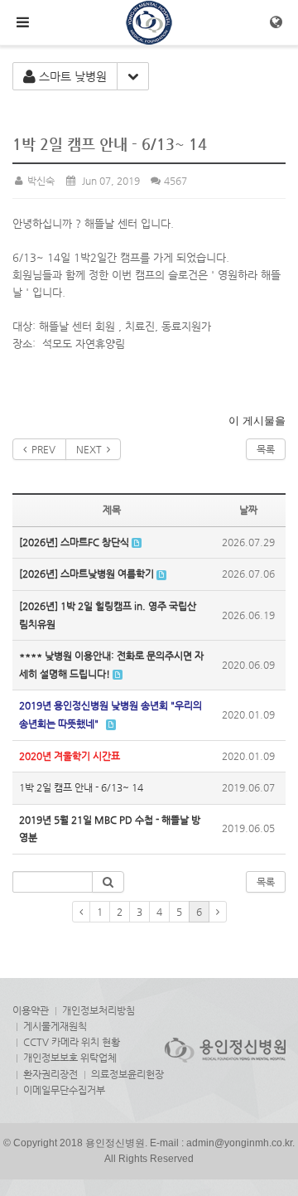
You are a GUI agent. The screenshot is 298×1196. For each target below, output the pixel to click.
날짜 (248, 510)
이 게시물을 (257, 420)
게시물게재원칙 (55, 1026)
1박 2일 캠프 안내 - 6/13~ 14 (81, 787)
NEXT (91, 449)
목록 (266, 449)
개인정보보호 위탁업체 (70, 1057)
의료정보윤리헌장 (127, 1074)
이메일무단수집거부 (64, 1090)
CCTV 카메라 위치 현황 (71, 1042)
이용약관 (30, 1010)
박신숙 (40, 180)
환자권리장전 (50, 1074)
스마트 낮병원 (71, 76)
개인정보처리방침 (98, 1010)
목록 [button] (266, 882)
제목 (112, 510)
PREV (40, 449)
